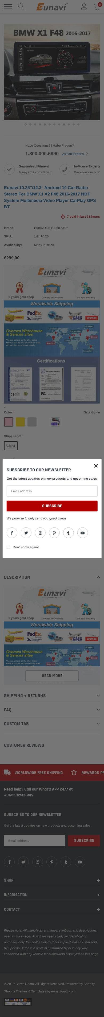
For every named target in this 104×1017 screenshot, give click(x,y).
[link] (12, 532)
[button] (96, 466)
